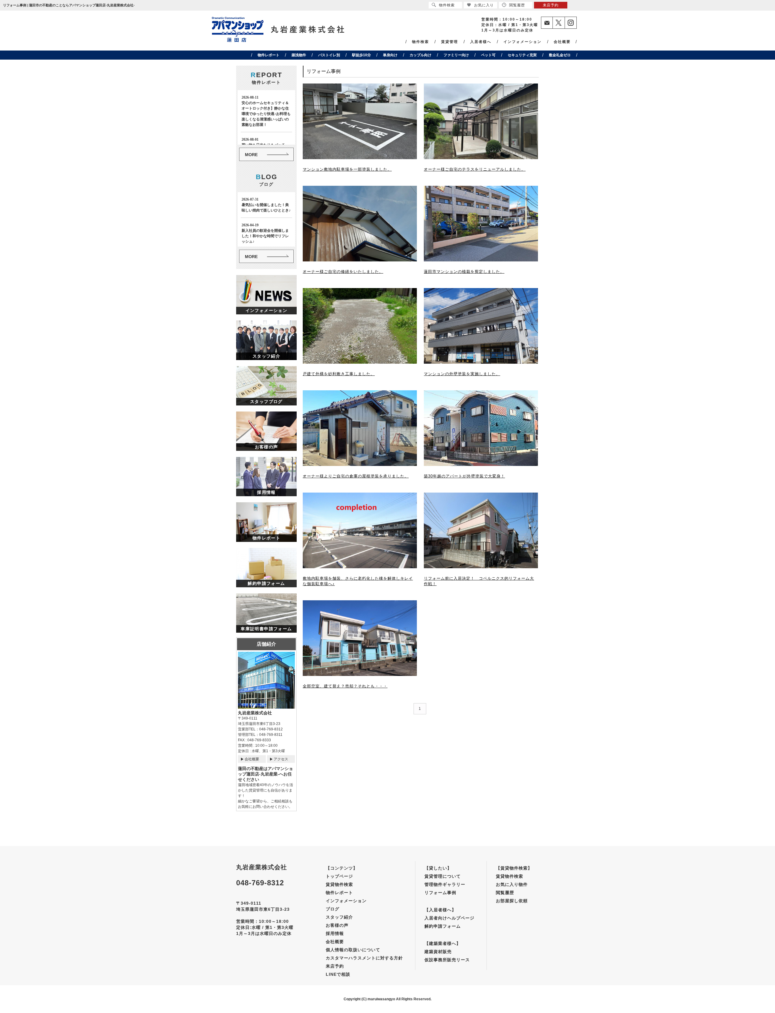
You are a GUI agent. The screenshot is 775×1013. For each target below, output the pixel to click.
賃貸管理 (449, 42)
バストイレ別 (329, 55)
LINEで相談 (338, 974)
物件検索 (420, 42)
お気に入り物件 (512, 884)
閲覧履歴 (505, 892)
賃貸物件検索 (339, 884)
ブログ (332, 908)
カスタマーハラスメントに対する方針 (364, 958)
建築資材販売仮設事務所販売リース (447, 955)
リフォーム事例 (440, 892)
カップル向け (420, 55)
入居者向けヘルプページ (449, 918)
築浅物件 (299, 55)
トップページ (339, 876)
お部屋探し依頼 (512, 900)
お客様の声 (337, 925)
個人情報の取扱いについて (353, 949)
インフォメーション (522, 42)
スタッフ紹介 (339, 917)
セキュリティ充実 (522, 55)
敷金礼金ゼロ (560, 55)
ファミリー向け (456, 55)
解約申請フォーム (442, 926)
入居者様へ (480, 42)
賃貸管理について (442, 876)
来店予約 (335, 966)
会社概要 (562, 42)
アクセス (281, 759)
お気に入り (484, 5)
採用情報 (335, 933)
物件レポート (268, 55)
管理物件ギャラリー (444, 884)
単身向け (390, 55)
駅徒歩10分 (361, 55)
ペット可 (488, 55)
